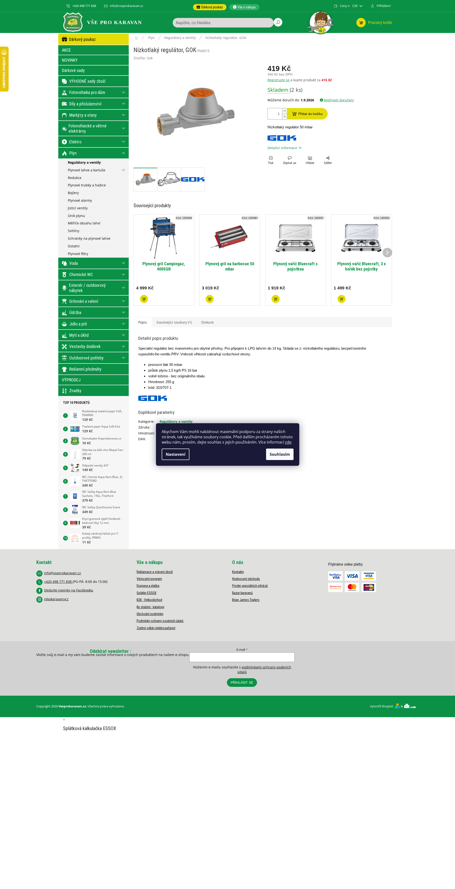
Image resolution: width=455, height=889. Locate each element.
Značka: (143, 58)
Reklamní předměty (85, 369)
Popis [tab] (142, 322)
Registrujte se (278, 80)
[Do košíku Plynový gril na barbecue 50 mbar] (210, 299)
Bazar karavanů (242, 593)
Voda (73, 263)
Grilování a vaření (83, 301)
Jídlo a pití (78, 323)
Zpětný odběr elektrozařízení (156, 628)
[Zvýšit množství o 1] (284, 111)
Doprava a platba (148, 586)
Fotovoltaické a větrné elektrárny (88, 128)
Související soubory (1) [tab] (174, 322)
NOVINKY (70, 60)
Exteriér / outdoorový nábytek (87, 288)
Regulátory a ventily (84, 162)
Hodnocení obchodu (246, 579)
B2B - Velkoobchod (149, 600)
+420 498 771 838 (58, 581)
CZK (355, 6)
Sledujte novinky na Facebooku (68, 590)
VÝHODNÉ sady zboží (87, 81)
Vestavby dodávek (85, 346)
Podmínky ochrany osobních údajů (160, 621)
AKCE (66, 50)
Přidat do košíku (310, 114)
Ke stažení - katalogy (150, 607)
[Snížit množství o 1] (284, 116)
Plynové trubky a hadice (87, 185)
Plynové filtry (78, 253)
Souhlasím (280, 454)
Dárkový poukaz (82, 39)
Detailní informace (282, 148)
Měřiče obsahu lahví (84, 223)
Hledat (278, 22)
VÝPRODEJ (71, 379)
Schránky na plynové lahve (89, 238)
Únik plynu (76, 215)
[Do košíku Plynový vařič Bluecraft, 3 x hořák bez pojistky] (341, 299)
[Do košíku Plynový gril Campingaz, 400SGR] (144, 299)
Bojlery (73, 192)
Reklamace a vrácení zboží (155, 572)
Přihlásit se (242, 682)
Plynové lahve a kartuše (86, 170)
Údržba (75, 312)
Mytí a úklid (79, 335)
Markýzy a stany (83, 115)
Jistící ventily (78, 208)
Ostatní (74, 246)
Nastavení (175, 454)
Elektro (75, 141)
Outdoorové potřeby (86, 357)
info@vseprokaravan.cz (62, 573)
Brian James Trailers (245, 600)
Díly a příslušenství (85, 103)
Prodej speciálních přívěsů (250, 586)
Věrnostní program (149, 579)
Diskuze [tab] (207, 322)
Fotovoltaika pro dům (87, 92)
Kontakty (238, 572)
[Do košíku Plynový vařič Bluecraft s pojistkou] (276, 299)
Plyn (73, 153)
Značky (75, 390)
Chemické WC (81, 274)
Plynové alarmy (80, 200)
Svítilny (73, 230)
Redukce (74, 177)
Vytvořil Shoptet (381, 706)
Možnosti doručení (339, 100)
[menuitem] (209, 7)
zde (288, 442)
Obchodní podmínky (150, 614)
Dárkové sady (73, 70)
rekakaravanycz (56, 599)
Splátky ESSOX (146, 593)
